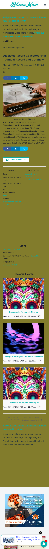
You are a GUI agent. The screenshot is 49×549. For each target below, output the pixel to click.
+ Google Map (34, 256)
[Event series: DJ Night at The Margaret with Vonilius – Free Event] (40, 360)
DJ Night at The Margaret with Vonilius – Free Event (24, 357)
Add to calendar (16, 160)
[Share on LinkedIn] (15, 78)
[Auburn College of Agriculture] (24, 510)
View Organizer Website (33, 179)
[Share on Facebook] (7, 78)
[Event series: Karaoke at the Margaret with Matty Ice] (39, 316)
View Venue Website (10, 265)
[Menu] (45, 4)
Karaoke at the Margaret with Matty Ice (23, 312)
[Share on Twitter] (24, 78)
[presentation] (23, 293)
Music (5, 195)
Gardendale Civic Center (12, 249)
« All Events (8, 41)
